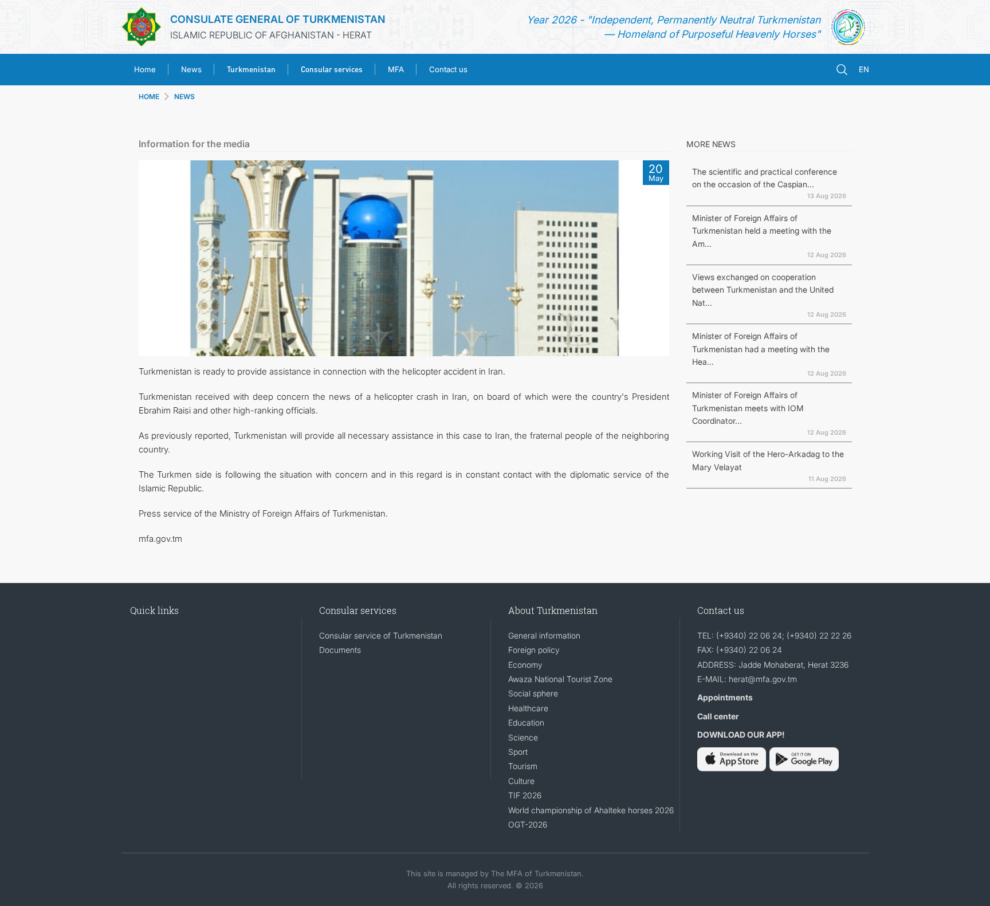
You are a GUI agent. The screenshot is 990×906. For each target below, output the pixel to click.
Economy (525, 664)
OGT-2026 (527, 824)
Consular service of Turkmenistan (380, 635)
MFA (396, 69)
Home (145, 69)
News (191, 69)
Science (523, 737)
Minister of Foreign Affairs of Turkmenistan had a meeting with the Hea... (761, 349)
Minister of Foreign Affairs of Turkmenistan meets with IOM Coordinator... (748, 408)
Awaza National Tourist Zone (560, 679)
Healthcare (528, 708)
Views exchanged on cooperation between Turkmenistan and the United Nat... (763, 290)
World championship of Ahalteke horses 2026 (591, 810)
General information (544, 635)
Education (526, 722)
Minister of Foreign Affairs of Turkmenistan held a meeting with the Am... (761, 231)
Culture (521, 781)
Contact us (448, 69)
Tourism (522, 766)
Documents (340, 650)
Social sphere (533, 693)
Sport (518, 752)
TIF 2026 (524, 795)
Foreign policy (534, 650)
